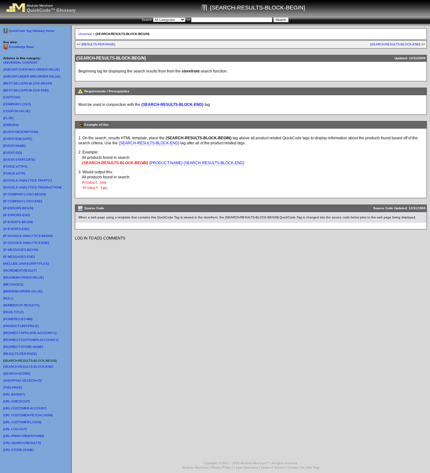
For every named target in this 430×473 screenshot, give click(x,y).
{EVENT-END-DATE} (17, 139)
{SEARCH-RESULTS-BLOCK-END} (28, 366)
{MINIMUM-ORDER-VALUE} (22, 291)
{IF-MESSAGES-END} (19, 256)
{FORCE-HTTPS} (15, 166)
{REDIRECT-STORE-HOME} (23, 347)
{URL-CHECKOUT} (16, 401)
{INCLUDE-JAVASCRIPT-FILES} (26, 263)
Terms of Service (273, 467)
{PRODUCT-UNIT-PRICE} (21, 326)
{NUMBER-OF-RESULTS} (21, 305)
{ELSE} (8, 118)
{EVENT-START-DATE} (19, 159)
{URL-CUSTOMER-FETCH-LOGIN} (28, 415)
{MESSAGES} (13, 284)
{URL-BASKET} (14, 394)
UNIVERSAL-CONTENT (20, 62)
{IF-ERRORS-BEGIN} (18, 208)
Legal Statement (246, 467)
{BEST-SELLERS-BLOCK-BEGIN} (27, 83)
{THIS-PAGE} (12, 387)
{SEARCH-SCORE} (17, 373)
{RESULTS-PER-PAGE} (20, 353)
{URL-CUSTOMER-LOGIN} (22, 422)
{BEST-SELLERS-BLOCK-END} (25, 90)
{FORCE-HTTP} (14, 173)
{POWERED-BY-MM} (17, 319)
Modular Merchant (195, 467)
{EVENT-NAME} (14, 145)
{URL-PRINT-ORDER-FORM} (23, 436)
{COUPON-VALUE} (16, 111)
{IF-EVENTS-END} (16, 229)
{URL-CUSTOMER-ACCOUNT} (25, 408)
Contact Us (296, 467)
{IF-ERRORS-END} (16, 215)
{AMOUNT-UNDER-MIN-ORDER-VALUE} (31, 76)
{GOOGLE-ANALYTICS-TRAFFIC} (27, 180)
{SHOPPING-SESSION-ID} (22, 380)
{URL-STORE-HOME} (18, 450)
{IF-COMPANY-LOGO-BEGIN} (24, 194)
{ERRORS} (11, 125)
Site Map (313, 467)
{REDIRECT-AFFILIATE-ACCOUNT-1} (29, 333)
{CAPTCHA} (11, 97)
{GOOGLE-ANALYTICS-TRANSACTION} (32, 187)
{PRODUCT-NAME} (166, 163)
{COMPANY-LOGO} (17, 104)
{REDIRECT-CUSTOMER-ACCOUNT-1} (31, 340)
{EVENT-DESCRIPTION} (20, 132)
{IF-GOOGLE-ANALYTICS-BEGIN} (28, 236)
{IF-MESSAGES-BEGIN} (20, 249)
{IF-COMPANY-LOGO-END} (22, 201)
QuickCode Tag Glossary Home (31, 30)
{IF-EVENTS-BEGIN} (18, 222)
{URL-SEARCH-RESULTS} (22, 443)
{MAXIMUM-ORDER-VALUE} (23, 277)
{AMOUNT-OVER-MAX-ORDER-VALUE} (31, 69)
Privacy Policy (221, 467)
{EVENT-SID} (12, 152)
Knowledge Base (21, 47)
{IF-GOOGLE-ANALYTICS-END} (26, 243)
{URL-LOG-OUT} (15, 429)
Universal (85, 34)
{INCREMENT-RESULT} (20, 270)
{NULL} (8, 298)
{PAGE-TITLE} (13, 312)
